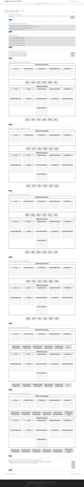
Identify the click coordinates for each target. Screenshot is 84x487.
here (34, 482)
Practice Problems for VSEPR (11, 11)
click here (53, 484)
